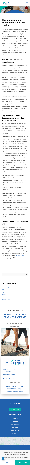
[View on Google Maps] (15, 441)
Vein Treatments (6, 297)
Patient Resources (15, 430)
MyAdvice (22, 454)
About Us (15, 418)
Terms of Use (20, 457)
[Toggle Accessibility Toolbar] (3, 458)
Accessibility (5, 457)
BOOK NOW (23, 462)
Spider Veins (5, 289)
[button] (15, 409)
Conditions (15, 421)
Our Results (15, 427)
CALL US (7, 462)
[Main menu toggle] (27, 2)
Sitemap (26, 457)
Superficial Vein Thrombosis (9, 292)
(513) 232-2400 (20, 255)
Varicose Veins (5, 294)
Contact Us (15, 433)
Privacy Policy (12, 457)
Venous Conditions (6, 299)
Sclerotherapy (5, 287)
